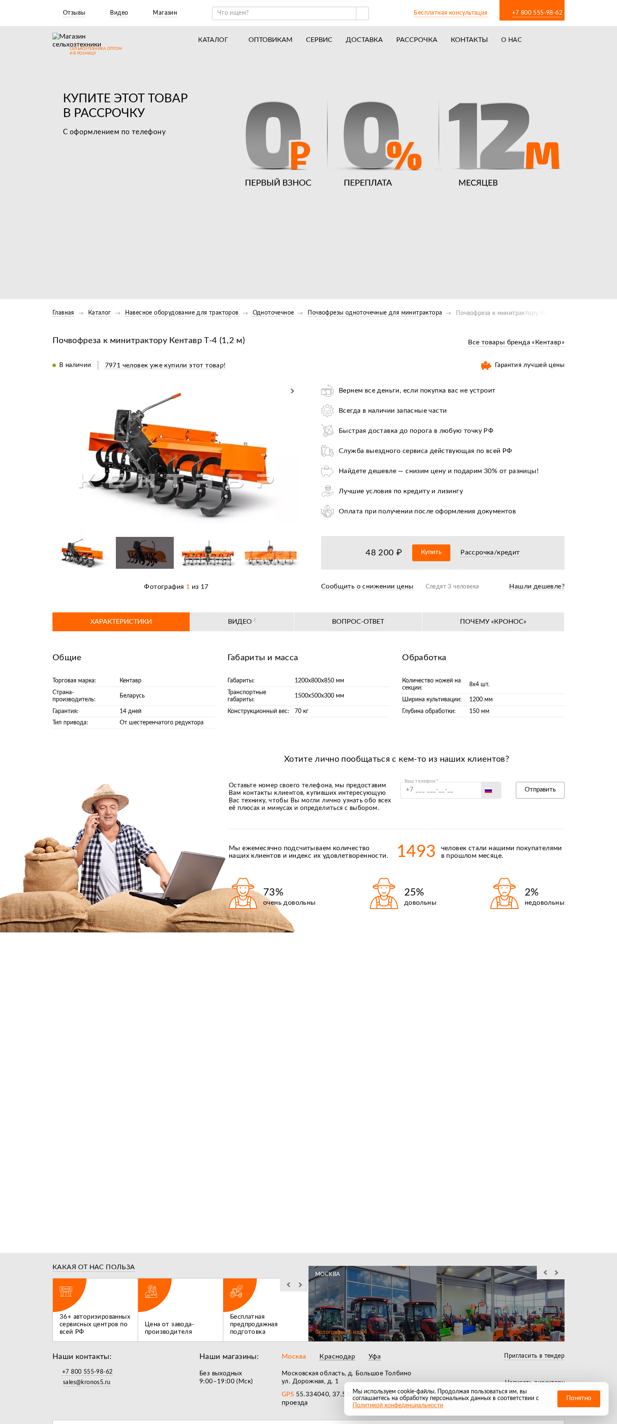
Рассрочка (416, 39)
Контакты (469, 39)
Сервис (319, 39)
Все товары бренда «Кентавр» (516, 342)
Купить (431, 552)
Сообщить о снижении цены (367, 586)
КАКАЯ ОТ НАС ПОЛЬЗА (93, 1267)
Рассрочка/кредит (490, 552)
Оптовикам (270, 39)
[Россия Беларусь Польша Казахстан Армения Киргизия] (491, 790)
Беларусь (132, 696)
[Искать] (362, 13)
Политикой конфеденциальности (398, 1405)
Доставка (364, 39)
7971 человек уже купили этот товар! (165, 365)
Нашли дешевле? (537, 586)
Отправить (540, 789)
